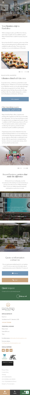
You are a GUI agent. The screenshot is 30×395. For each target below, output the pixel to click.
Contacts (25, 393)
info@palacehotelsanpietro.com (18, 338)
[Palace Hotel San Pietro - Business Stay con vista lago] (15, 60)
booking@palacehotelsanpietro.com (11, 343)
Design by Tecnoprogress (8, 383)
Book (5, 393)
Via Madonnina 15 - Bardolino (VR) (10, 319)
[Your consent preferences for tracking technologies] (27, 392)
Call (15, 393)
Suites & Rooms (5, 331)
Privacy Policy (5, 370)
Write (16, 273)
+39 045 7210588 (6, 322)
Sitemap (4, 374)
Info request (15, 99)
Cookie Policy (5, 372)
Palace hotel (5, 329)
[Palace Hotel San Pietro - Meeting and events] (15, 155)
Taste (3, 334)
